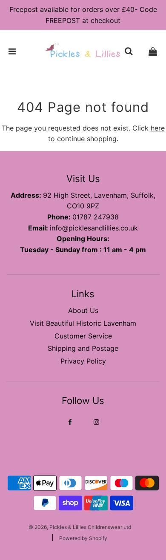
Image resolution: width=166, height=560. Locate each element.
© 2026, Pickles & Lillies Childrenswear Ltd (80, 527)
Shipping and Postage (83, 348)
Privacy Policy (83, 361)
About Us (83, 310)
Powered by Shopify (83, 538)
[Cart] (153, 51)
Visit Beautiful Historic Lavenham (83, 323)
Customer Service (83, 336)
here (158, 128)
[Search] (128, 51)
